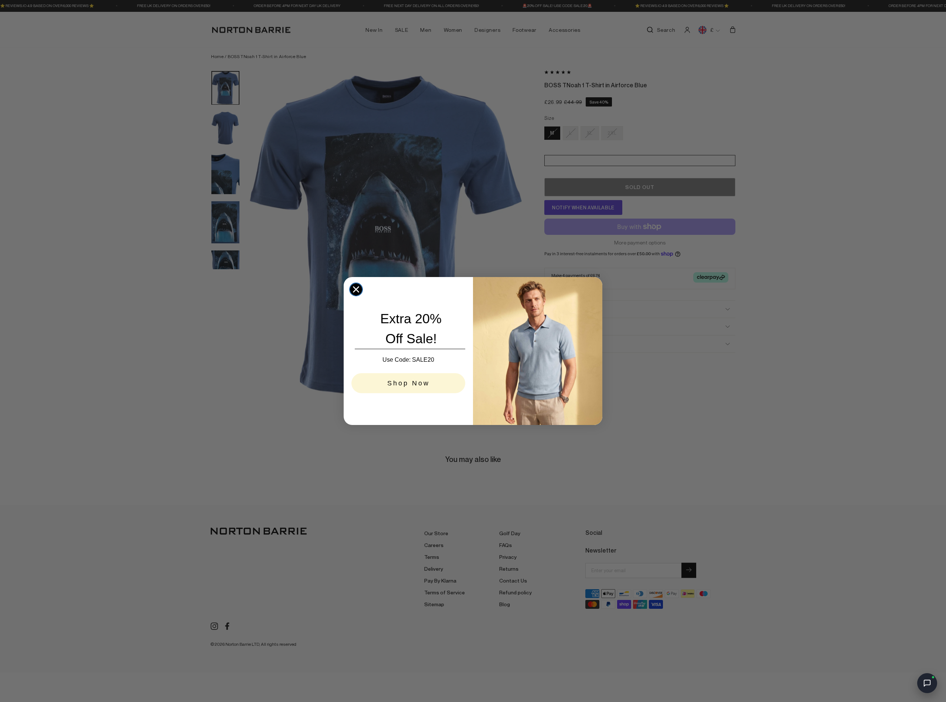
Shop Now (408, 383)
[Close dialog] (356, 289)
